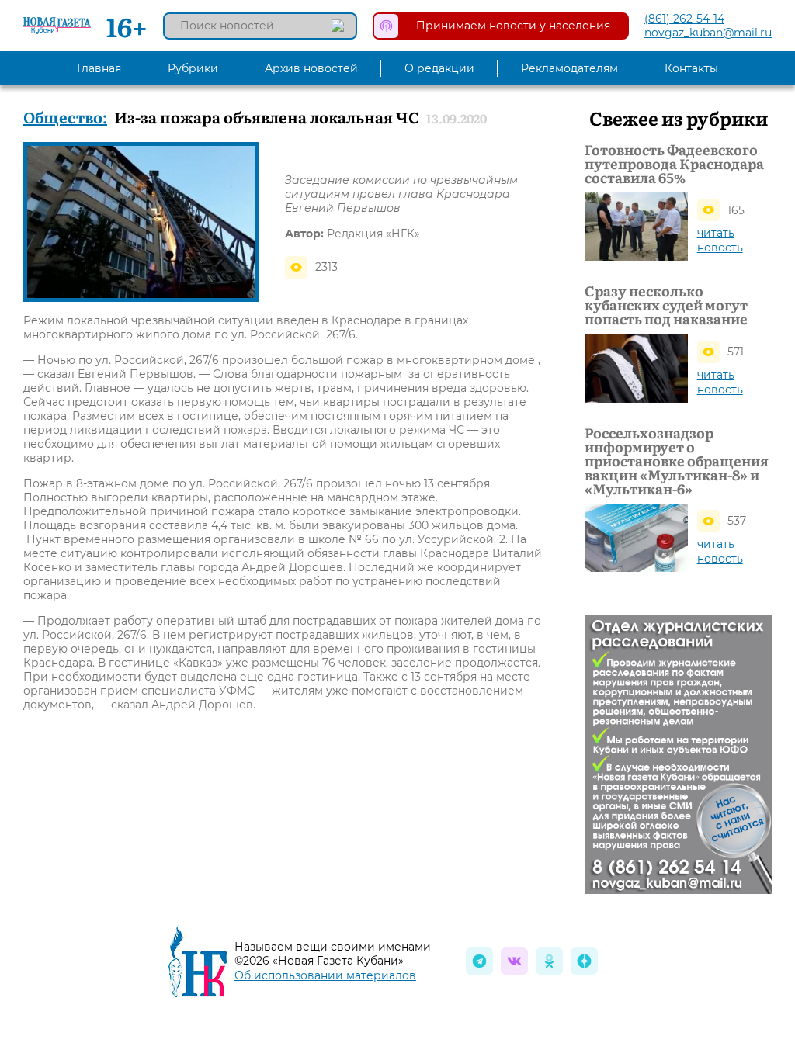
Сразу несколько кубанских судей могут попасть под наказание (666, 305)
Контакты (691, 68)
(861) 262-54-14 (684, 19)
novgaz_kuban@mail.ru (708, 33)
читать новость (720, 240)
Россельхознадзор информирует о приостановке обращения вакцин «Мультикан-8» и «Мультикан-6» (677, 461)
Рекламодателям (569, 68)
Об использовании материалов (325, 975)
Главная (99, 68)
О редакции (439, 68)
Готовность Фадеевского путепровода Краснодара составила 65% (674, 164)
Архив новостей (311, 68)
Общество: (65, 116)
